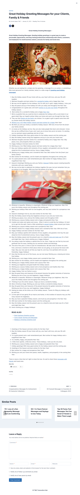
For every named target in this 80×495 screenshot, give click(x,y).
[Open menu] (76, 3)
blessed (46, 163)
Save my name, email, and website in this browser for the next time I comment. (33, 468)
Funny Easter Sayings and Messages (25, 317)
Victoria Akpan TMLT (16, 21)
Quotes (11, 10)
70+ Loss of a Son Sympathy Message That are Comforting (12, 411)
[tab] (36, 422)
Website (54, 464)
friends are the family (27, 118)
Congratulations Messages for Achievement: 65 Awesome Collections (23, 389)
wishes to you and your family (48, 108)
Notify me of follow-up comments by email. (24, 472)
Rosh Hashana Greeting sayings (24, 315)
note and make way (55, 237)
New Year (46, 112)
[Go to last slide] (4, 413)
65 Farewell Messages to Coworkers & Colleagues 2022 (59, 389)
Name (12, 464)
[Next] (75, 413)
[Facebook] (10, 26)
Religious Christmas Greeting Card (25, 320)
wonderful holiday (43, 101)
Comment (13, 442)
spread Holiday (49, 224)
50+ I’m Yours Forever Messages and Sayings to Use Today (39, 411)
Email (33, 464)
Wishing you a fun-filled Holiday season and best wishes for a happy (33, 122)
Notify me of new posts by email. (21, 475)
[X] (13, 26)
